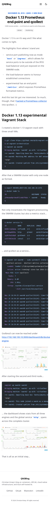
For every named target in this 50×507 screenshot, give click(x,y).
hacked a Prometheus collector (31, 101)
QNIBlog (6, 4)
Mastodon (28, 490)
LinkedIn (39, 490)
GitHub (10, 490)
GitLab (18, 490)
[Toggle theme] (46, 4)
